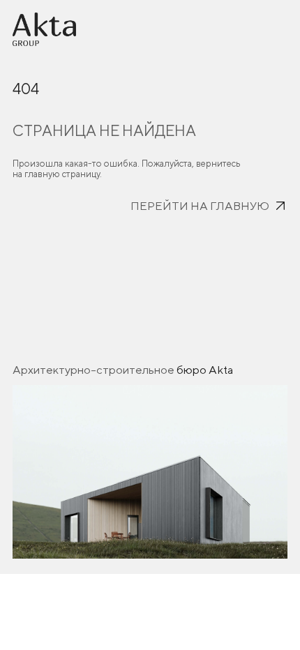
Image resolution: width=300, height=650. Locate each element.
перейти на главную (199, 206)
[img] (44, 29)
